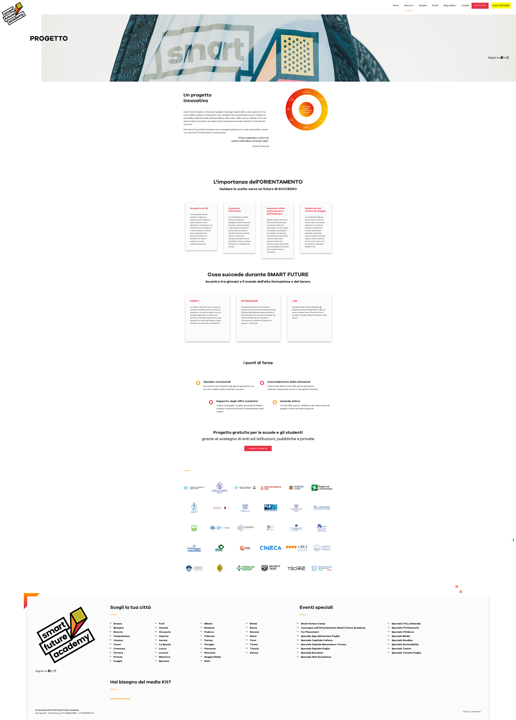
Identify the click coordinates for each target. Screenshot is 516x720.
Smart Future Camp (313, 624)
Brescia (118, 632)
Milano (208, 624)
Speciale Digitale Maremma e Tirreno (323, 644)
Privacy (466, 712)
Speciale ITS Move (403, 632)
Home (396, 5)
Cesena (118, 640)
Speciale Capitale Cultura (317, 640)
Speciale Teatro (401, 649)
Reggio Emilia (212, 657)
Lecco (162, 649)
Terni (253, 640)
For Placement (310, 632)
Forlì (161, 624)
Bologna (119, 628)
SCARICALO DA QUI (120, 699)
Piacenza (210, 649)
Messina (164, 661)
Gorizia (163, 628)
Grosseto (165, 632)
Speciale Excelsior (312, 653)
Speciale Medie (401, 636)
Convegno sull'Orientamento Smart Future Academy (333, 628)
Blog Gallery (450, 5)
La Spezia (165, 644)
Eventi (435, 5)
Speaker (423, 5)
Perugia (209, 644)
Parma (208, 640)
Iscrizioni (480, 5)
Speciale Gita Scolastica (316, 657)
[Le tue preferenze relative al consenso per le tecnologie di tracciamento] (513, 540)
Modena (209, 628)
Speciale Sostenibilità (405, 644)
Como (117, 644)
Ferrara (118, 653)
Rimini (253, 624)
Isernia (163, 640)
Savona (254, 632)
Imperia (163, 636)
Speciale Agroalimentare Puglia (320, 636)
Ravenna (209, 653)
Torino (254, 644)
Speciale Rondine (402, 640)
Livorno (163, 653)
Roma (253, 628)
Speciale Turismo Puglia (406, 653)
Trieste (254, 649)
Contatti (465, 5)
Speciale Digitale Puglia (315, 649)
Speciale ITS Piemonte (405, 628)
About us (408, 5)
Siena (253, 636)
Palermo (209, 636)
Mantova (164, 657)
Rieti (207, 661)
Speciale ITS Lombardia (406, 624)
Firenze (118, 657)
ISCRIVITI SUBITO (258, 448)
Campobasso (122, 636)
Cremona (119, 649)
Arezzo (118, 624)
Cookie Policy (475, 712)
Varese (254, 653)
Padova (209, 632)
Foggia (118, 661)
